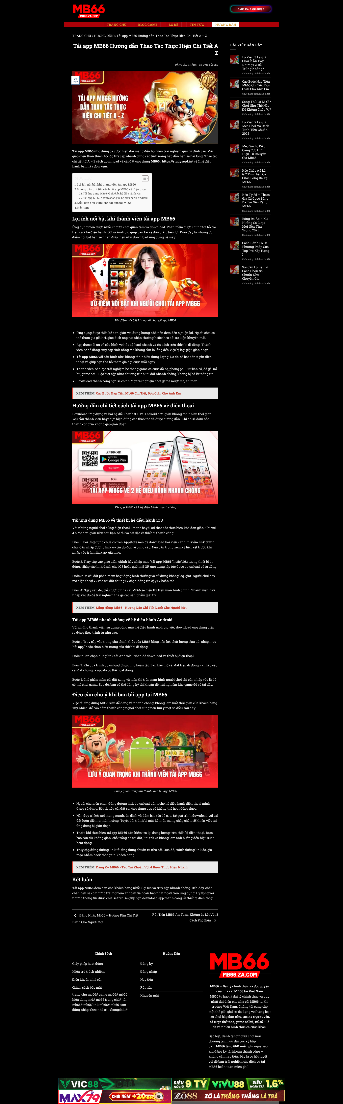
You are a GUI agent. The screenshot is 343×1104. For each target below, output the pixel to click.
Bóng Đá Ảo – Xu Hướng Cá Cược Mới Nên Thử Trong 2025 (255, 224)
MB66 (214, 986)
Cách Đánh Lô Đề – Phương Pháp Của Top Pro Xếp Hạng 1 (256, 248)
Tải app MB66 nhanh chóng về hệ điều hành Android (115, 198)
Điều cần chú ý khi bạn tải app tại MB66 (104, 203)
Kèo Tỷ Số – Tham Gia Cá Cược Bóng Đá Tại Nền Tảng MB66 (256, 200)
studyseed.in (182, 161)
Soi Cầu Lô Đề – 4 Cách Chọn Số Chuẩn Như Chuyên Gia (255, 272)
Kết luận (83, 208)
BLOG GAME (148, 24)
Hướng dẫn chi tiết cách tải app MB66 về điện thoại (112, 189)
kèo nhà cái (100, 1009)
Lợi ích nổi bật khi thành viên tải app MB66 (106, 184)
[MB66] (89, 11)
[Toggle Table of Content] (143, 178)
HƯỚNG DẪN (225, 24)
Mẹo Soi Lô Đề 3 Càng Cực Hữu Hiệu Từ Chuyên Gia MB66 (254, 152)
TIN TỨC (197, 24)
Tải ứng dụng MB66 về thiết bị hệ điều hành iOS (112, 193)
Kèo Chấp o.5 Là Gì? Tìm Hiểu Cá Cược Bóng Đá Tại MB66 (255, 176)
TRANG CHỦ (117, 24)
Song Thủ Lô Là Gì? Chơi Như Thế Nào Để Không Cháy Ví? (256, 105)
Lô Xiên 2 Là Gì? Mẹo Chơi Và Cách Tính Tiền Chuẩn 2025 (255, 127)
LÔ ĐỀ (173, 24)
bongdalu (118, 1009)
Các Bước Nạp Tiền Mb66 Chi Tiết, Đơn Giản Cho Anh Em (256, 85)
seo (216, 64)
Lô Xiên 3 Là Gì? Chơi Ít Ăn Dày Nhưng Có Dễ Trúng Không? (254, 63)
